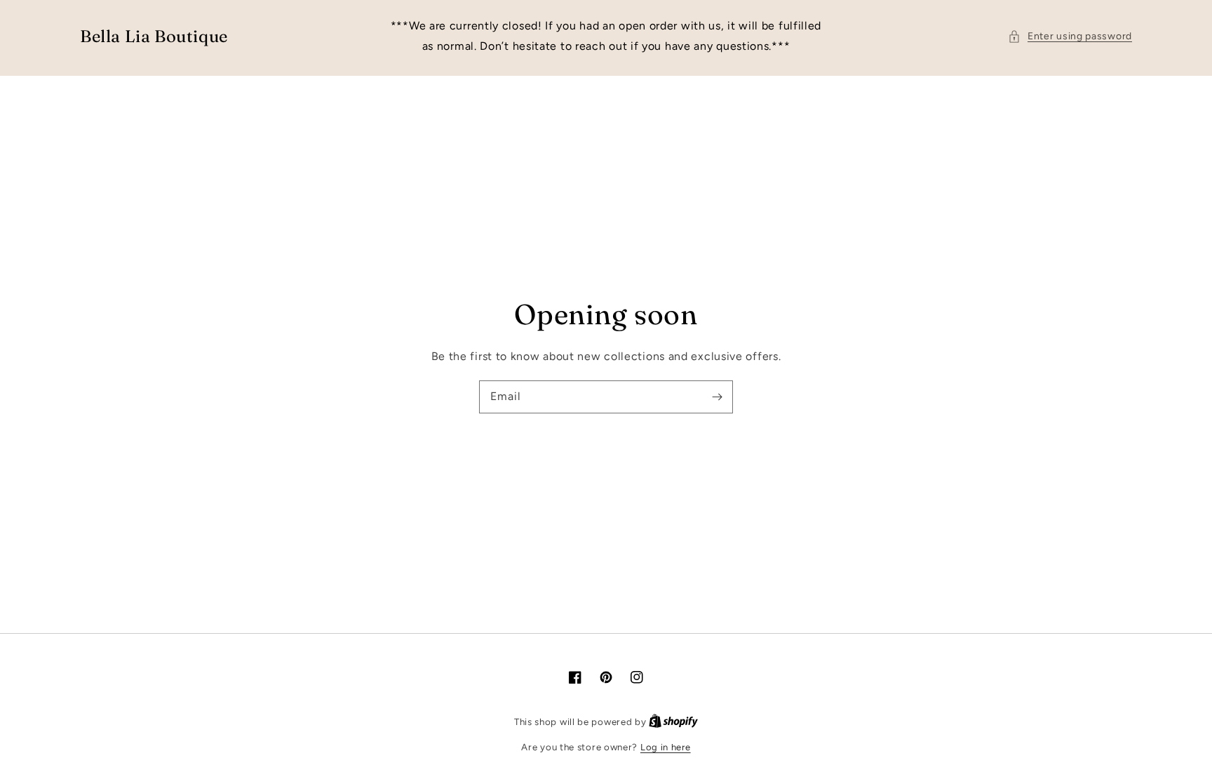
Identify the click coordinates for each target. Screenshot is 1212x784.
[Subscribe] (716, 396)
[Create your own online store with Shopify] (673, 722)
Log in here (665, 747)
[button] (1070, 36)
